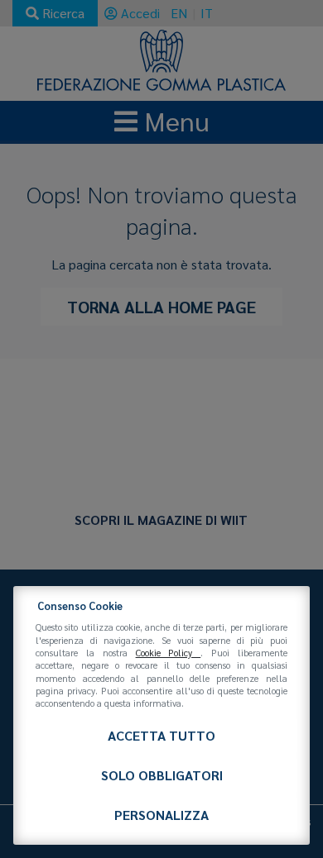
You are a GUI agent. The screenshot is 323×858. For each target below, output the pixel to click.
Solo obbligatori (162, 775)
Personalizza (161, 814)
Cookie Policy (168, 652)
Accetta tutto (161, 735)
